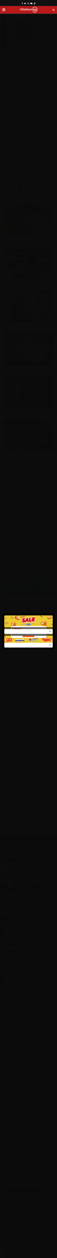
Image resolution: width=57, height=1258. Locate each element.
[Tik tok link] (34, 3)
